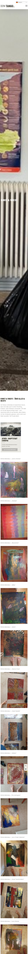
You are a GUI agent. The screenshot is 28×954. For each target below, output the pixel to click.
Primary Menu (26, 5)
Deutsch (20, 2)
